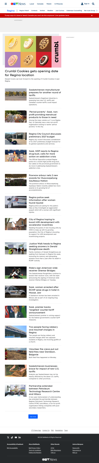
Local (32, 4)
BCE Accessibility (12, 448)
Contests (34, 10)
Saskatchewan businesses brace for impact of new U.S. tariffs (44, 369)
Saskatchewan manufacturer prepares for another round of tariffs (45, 93)
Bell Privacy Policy (34, 448)
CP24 (52, 448)
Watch (49, 4)
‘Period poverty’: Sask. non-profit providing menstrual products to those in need (43, 115)
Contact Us (46, 430)
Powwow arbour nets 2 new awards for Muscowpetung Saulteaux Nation (43, 178)
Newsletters (59, 430)
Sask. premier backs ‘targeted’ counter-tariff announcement (41, 310)
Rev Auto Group (89, 10)
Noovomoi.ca (77, 450)
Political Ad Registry (35, 452)
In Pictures (59, 4)
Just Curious (59, 10)
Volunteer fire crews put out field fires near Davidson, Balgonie (43, 352)
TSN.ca (53, 452)
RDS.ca (75, 452)
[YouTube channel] (16, 437)
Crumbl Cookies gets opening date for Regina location (31, 73)
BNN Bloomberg (56, 450)
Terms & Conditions (35, 450)
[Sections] (6, 4)
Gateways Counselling (74, 10)
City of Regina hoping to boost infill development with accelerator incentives (44, 222)
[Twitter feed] (8, 437)
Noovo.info (76, 448)
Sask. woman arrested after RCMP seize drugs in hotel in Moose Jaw (44, 290)
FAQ (52, 430)
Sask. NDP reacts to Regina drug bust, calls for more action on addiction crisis (43, 154)
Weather (50, 10)
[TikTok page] (12, 437)
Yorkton (42, 10)
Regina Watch (24, 10)
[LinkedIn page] (20, 437)
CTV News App (36, 430)
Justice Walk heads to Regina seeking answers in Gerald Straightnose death (45, 246)
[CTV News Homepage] (18, 4)
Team (66, 430)
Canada (40, 4)
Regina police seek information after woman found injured (42, 200)
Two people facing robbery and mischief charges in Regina (43, 330)
